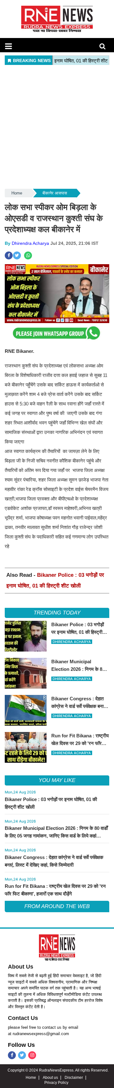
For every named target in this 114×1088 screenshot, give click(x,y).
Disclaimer (74, 1077)
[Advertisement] (57, 127)
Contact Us (23, 1018)
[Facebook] (12, 1055)
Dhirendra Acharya (30, 243)
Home (16, 193)
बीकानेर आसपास (54, 193)
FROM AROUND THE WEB (57, 906)
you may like (57, 780)
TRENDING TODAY (57, 613)
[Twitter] (22, 1055)
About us (50, 1077)
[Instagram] (32, 1055)
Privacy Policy (56, 1082)
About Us (20, 967)
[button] (8, 46)
